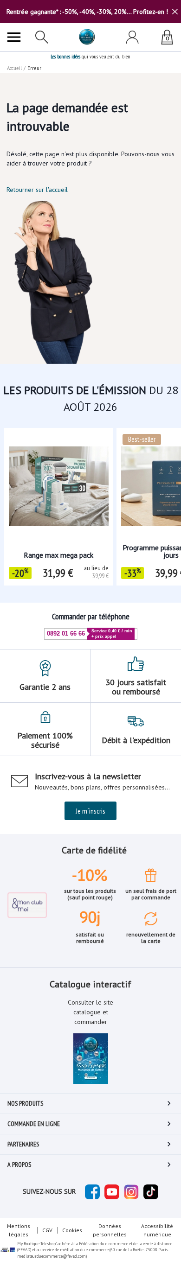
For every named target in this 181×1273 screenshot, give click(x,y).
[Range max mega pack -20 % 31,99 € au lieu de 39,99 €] (59, 479)
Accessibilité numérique (157, 1230)
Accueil (14, 68)
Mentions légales (18, 1230)
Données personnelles (110, 1230)
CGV (47, 1230)
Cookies (72, 1230)
